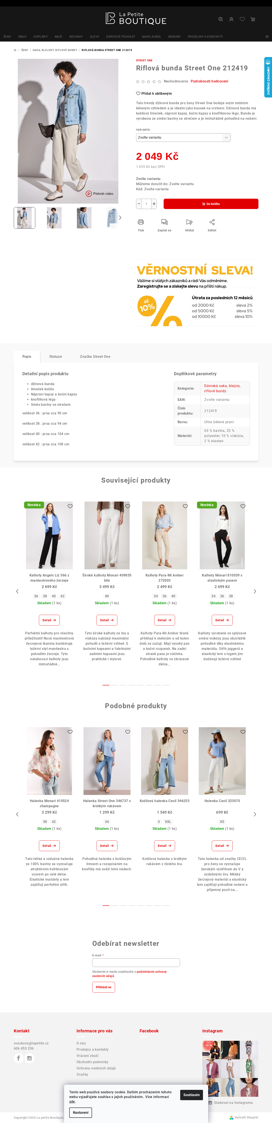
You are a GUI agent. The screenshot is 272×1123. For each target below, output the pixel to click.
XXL (168, 822)
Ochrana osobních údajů (96, 1068)
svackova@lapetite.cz (31, 1043)
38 (45, 596)
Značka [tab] (95, 357)
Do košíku (213, 204)
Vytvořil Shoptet (246, 1117)
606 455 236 (24, 1048)
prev (17, 591)
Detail (47, 620)
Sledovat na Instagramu (233, 1103)
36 (36, 596)
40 (54, 596)
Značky (82, 1074)
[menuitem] (7, 37)
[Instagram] (29, 1058)
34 (156, 596)
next (255, 591)
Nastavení (80, 1113)
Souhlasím (191, 1095)
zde (72, 1102)
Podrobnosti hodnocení (209, 81)
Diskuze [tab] (55, 357)
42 (62, 596)
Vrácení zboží (87, 1056)
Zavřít (161, 273)
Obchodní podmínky (93, 1062)
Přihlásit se (103, 987)
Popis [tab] (26, 357)
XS (222, 822)
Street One (144, 60)
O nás (81, 1043)
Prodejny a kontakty (93, 1049)
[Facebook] (19, 1058)
